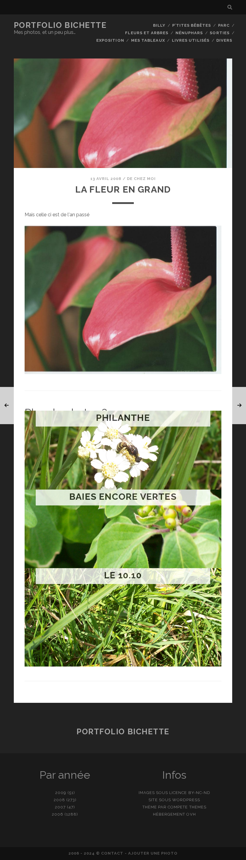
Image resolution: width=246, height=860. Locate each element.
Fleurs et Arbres (146, 33)
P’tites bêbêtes (191, 25)
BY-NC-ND (199, 792)
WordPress (186, 800)
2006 (57, 814)
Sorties (219, 33)
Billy (159, 25)
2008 (59, 800)
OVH (191, 814)
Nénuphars (189, 33)
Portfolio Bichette (60, 25)
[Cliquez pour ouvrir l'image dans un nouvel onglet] (123, 372)
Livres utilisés (190, 40)
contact (112, 853)
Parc (224, 25)
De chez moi (141, 178)
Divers (224, 40)
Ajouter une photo (153, 853)
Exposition (110, 40)
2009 (60, 792)
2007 (60, 807)
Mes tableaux (148, 40)
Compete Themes (187, 807)
